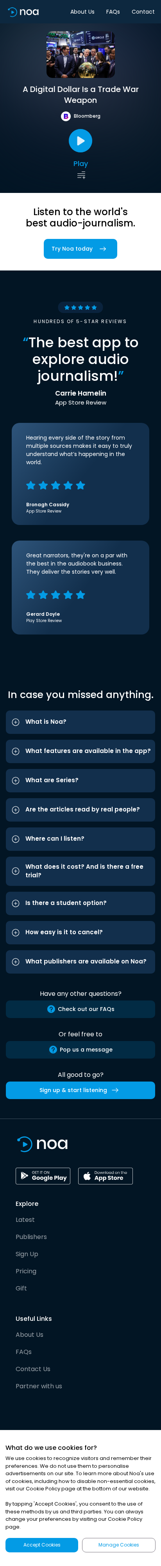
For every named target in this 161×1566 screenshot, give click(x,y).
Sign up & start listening (73, 1090)
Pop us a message (86, 1049)
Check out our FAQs (86, 1009)
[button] (80, 722)
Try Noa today (72, 249)
